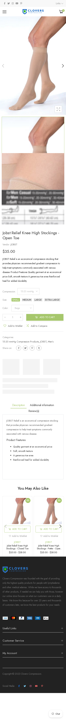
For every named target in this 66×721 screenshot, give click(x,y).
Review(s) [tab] (33, 411)
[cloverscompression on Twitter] (8, 3)
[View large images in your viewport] (58, 109)
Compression (9, 291)
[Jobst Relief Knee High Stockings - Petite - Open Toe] (49, 511)
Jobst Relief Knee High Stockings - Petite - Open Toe (49, 548)
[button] (62, 65)
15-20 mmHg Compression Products (21, 341)
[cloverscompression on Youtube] (17, 3)
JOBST (43, 341)
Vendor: (7, 244)
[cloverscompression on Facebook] (4, 3)
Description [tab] (18, 405)
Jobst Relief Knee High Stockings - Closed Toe (17, 547)
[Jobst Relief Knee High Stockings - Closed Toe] (17, 511)
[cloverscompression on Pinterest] (21, 3)
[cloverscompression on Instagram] (13, 3)
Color (5, 308)
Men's (50, 341)
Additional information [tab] (42, 405)
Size (5, 299)
